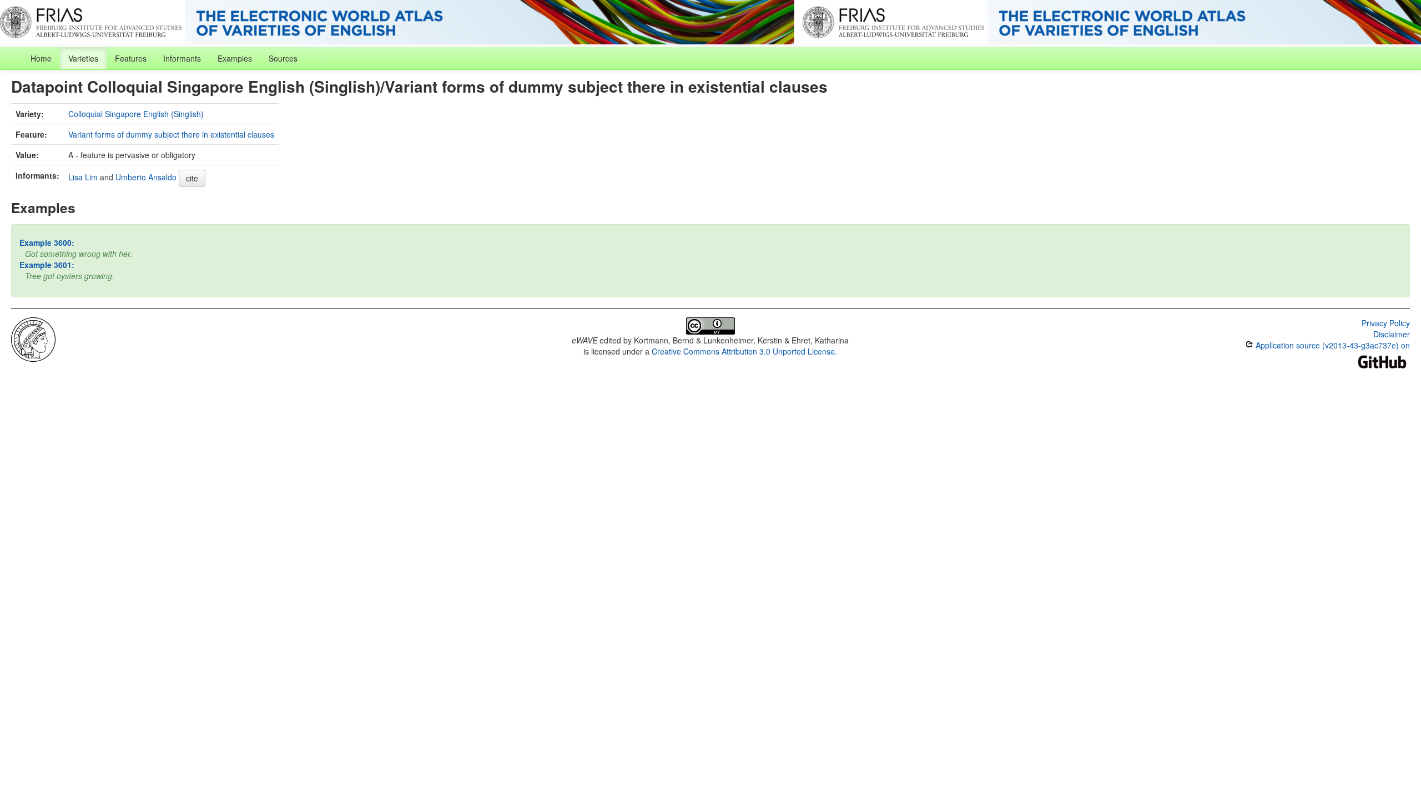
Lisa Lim (83, 177)
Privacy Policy (1386, 322)
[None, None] (33, 338)
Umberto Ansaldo (146, 177)
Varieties (83, 58)
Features (131, 58)
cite (192, 178)
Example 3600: (46, 242)
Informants (182, 58)
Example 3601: (46, 264)
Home (41, 58)
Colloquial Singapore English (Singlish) (136, 113)
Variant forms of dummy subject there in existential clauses (171, 134)
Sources (283, 58)
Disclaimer (1391, 334)
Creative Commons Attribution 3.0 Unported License (743, 351)
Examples (235, 58)
